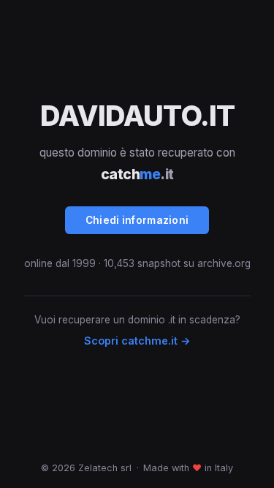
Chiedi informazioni (137, 220)
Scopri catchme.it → (137, 340)
